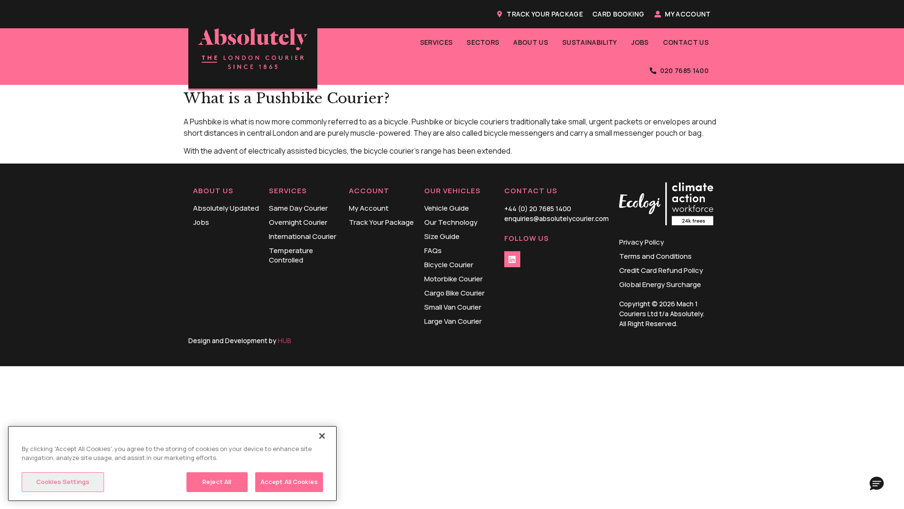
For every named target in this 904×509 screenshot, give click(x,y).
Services (436, 42)
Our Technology (450, 222)
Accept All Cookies (289, 481)
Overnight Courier (298, 222)
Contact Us (686, 42)
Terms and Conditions (655, 256)
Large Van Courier (453, 321)
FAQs (433, 250)
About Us (530, 42)
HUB (284, 340)
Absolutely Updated (226, 208)
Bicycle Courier (448, 265)
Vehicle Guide (446, 208)
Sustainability (589, 42)
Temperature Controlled (291, 255)
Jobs (640, 42)
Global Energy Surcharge (660, 284)
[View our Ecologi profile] (666, 205)
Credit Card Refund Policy (661, 270)
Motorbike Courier (453, 279)
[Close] (322, 436)
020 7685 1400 (684, 70)
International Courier (302, 236)
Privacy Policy (641, 242)
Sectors (483, 42)
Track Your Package (545, 13)
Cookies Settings (62, 481)
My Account (687, 13)
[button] (877, 484)
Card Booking (618, 13)
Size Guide (442, 236)
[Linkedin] (512, 259)
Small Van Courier (452, 307)
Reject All (216, 481)
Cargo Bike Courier (454, 293)
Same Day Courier (298, 208)
